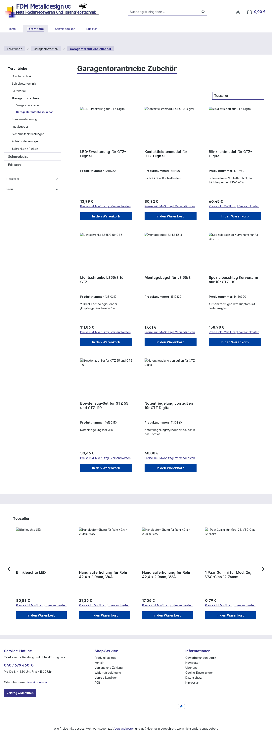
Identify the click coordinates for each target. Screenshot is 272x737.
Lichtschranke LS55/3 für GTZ (102, 279)
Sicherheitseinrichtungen (28, 134)
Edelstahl (15, 165)
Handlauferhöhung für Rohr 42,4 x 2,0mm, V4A (103, 574)
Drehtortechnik (21, 76)
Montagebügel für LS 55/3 (168, 277)
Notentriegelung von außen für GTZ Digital (169, 405)
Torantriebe (17, 68)
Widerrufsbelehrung (108, 672)
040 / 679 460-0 (19, 665)
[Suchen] (202, 12)
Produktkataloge (105, 657)
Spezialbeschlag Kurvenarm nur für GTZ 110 (233, 279)
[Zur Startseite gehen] (54, 11)
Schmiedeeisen (19, 157)
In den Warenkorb (106, 216)
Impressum (192, 682)
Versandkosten (124, 728)
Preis (10, 189)
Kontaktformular (37, 682)
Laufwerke (19, 91)
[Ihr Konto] (238, 12)
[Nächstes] (263, 569)
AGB (97, 682)
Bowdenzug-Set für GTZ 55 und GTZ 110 (104, 405)
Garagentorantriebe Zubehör (34, 112)
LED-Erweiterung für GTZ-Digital (103, 154)
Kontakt (99, 662)
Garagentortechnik (25, 98)
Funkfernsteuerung (24, 119)
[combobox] (163, 12)
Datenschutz (193, 677)
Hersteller (13, 178)
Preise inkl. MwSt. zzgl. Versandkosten (105, 206)
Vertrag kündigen (106, 677)
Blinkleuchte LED (31, 572)
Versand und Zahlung (109, 667)
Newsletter (192, 662)
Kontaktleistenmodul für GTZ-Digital (166, 154)
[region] (136, 569)
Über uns (191, 667)
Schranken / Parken (25, 148)
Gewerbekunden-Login (200, 657)
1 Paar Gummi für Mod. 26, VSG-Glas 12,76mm (228, 574)
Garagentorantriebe (27, 105)
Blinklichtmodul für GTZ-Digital (230, 154)
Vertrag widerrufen (20, 693)
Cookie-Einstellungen (199, 672)
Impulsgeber (20, 126)
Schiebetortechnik (24, 83)
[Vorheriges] (9, 569)
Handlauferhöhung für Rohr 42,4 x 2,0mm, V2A (166, 574)
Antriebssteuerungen (25, 141)
